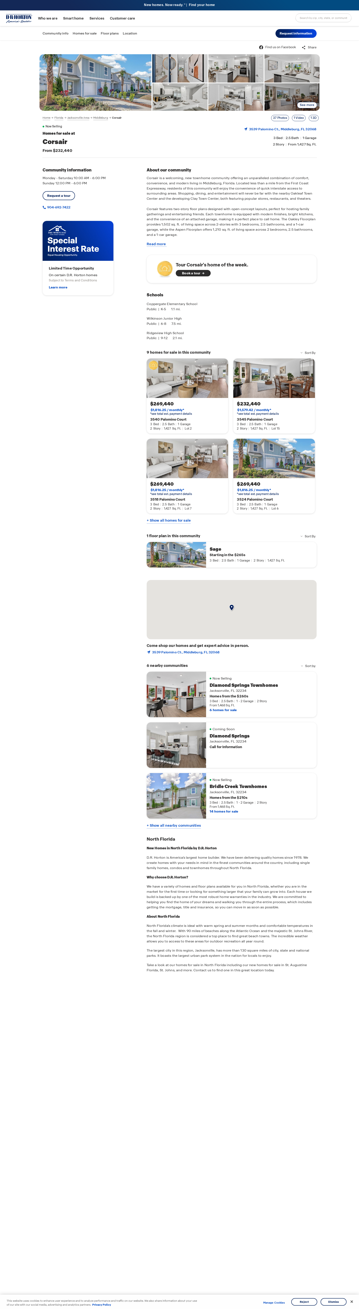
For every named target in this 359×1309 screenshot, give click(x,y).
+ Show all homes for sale (169, 520)
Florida (58, 117)
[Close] (351, 1301)
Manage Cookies (274, 1302)
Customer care (122, 18)
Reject (304, 1302)
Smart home (73, 18)
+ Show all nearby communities (174, 825)
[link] (95, 82)
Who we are (48, 18)
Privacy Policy (101, 1305)
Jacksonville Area (78, 117)
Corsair (117, 117)
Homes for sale (85, 33)
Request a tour (59, 195)
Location (130, 33)
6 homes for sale (223, 710)
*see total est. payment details (171, 412)
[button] (296, 33)
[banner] (179, 5)
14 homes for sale (224, 811)
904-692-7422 (58, 207)
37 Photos (280, 118)
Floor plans (110, 33)
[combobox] (323, 18)
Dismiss (333, 1302)
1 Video (299, 118)
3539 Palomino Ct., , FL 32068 (283, 129)
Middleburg (100, 117)
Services (97, 18)
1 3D (314, 118)
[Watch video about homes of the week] (163, 268)
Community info (56, 33)
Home (46, 117)
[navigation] (82, 118)
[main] (179, 675)
